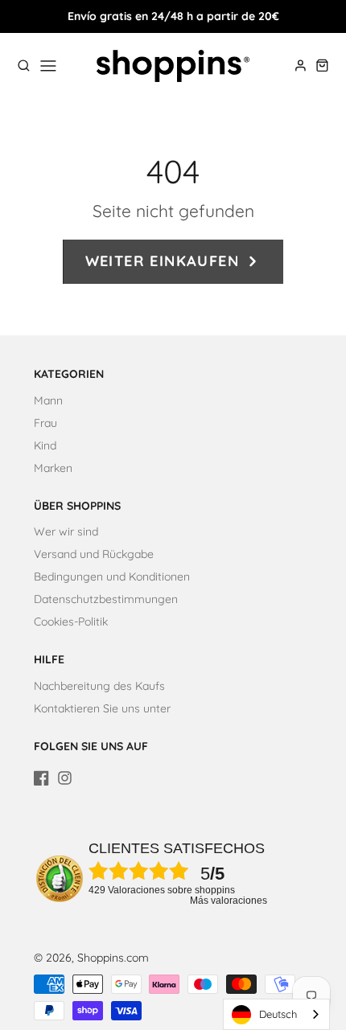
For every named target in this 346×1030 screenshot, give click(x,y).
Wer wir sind (66, 531)
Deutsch (278, 1013)
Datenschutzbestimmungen (106, 599)
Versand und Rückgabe (94, 554)
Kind (45, 445)
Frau (45, 423)
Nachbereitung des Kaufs (99, 686)
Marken (53, 468)
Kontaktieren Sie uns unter (102, 708)
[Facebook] (41, 778)
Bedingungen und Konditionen (112, 576)
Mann (48, 400)
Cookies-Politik (71, 621)
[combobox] (276, 1014)
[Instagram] (64, 778)
